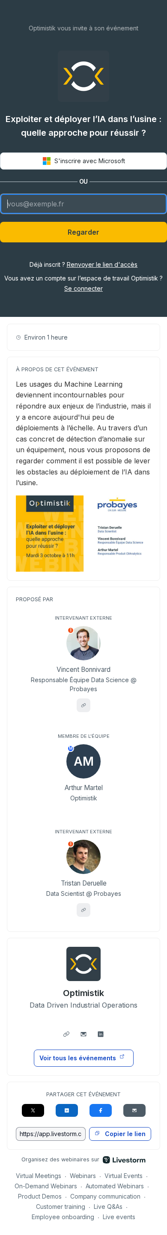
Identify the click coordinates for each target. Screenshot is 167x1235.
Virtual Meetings (38, 1175)
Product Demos (40, 1196)
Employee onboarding (63, 1216)
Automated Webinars (115, 1186)
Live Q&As (108, 1206)
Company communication (105, 1196)
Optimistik (83, 993)
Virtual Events (123, 1175)
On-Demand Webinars (46, 1186)
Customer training (60, 1206)
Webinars (83, 1175)
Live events (119, 1216)
